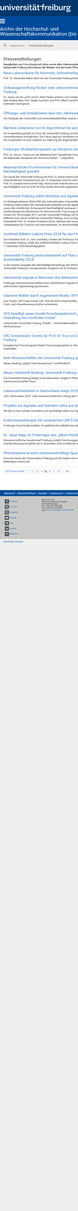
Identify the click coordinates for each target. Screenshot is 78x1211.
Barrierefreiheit (26, 493)
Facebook (13, 501)
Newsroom (17, 45)
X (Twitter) (13, 507)
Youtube (12, 518)
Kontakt (42, 493)
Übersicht (9, 493)
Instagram (13, 512)
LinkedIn (12, 528)
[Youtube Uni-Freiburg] (7, 518)
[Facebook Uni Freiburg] (7, 501)
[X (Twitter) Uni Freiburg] (7, 507)
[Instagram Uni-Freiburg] (7, 512)
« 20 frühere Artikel (15, 471)
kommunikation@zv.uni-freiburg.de (59, 510)
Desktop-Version (13, 541)
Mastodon (13, 534)
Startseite (5, 45)
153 (67, 471)
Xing (11, 523)
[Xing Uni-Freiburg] (7, 523)
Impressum (56, 493)
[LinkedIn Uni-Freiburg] (7, 528)
